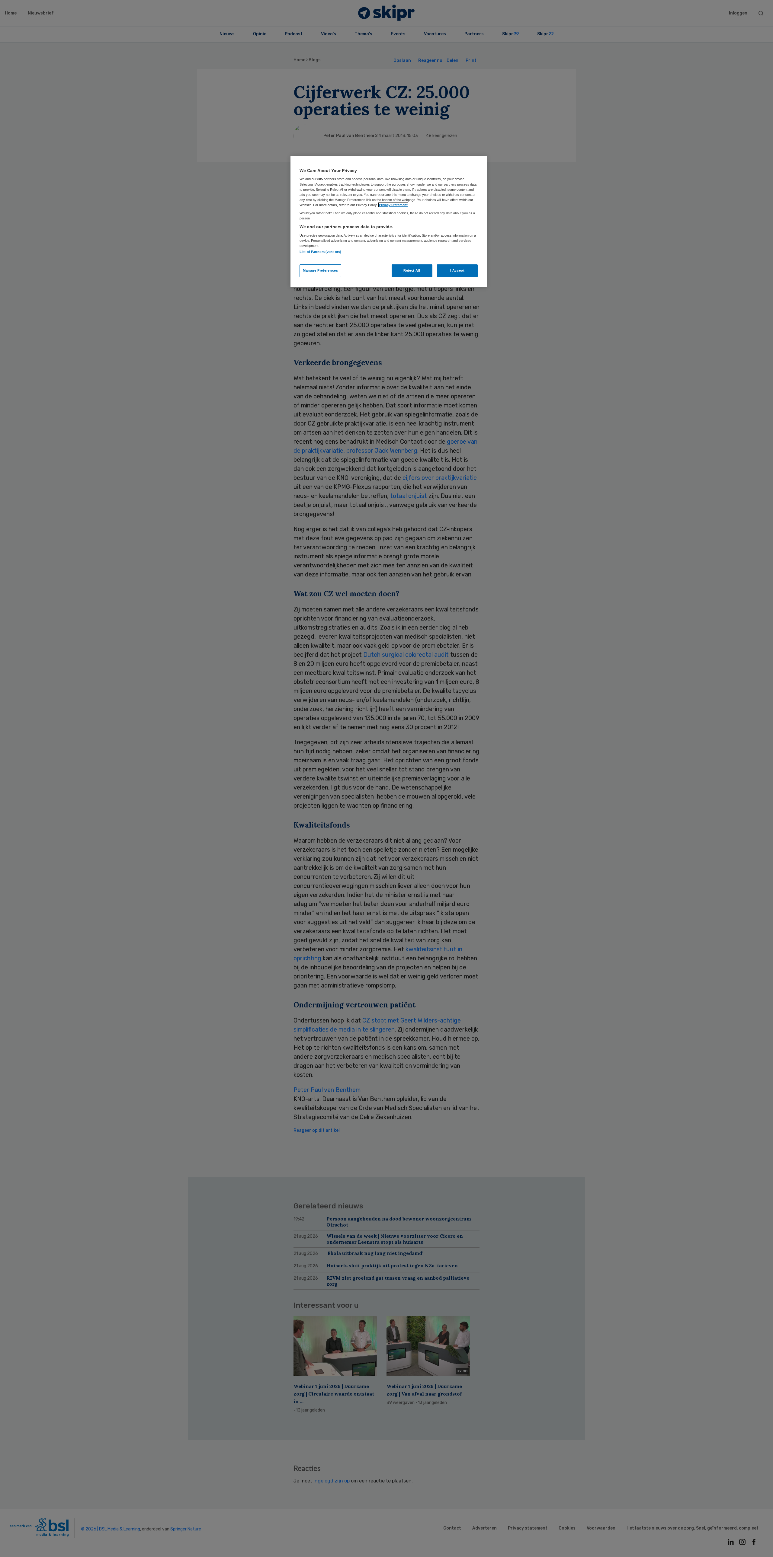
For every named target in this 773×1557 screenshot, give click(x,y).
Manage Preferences (320, 270)
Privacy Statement (393, 205)
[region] (388, 221)
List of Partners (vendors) (320, 252)
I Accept (457, 270)
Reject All (411, 270)
